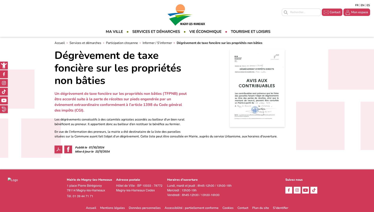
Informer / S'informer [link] (157, 43)
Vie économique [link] (205, 31)
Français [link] (357, 5)
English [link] (362, 5)
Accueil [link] (60, 43)
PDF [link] (58, 149)
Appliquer (285, 12)
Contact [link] (335, 12)
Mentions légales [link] (112, 208)
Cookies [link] (228, 208)
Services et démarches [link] (156, 31)
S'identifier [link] (280, 208)
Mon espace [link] (359, 12)
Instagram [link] (4, 83)
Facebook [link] (4, 74)
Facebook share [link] (68, 149)
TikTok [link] (4, 92)
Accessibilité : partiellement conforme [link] (192, 208)
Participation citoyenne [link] (122, 43)
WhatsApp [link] (4, 109)
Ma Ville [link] (114, 31)
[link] (4, 65)
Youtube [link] (4, 100)
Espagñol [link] (368, 5)
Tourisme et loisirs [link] (250, 31)
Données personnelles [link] (145, 208)
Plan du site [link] (260, 208)
